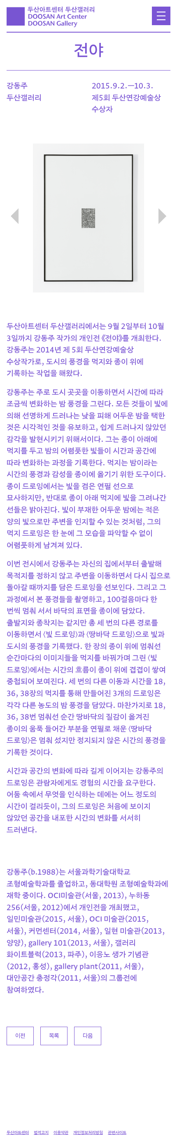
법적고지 (41, 1133)
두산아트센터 (18, 1133)
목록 (54, 1035)
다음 (88, 1035)
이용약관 (61, 1133)
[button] (162, 216)
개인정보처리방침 (88, 1133)
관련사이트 (117, 1133)
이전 (20, 1035)
